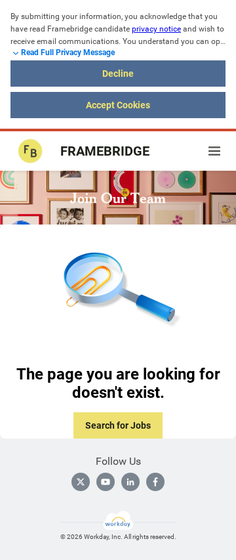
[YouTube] (105, 482)
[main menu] (214, 151)
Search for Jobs (118, 425)
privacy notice (156, 28)
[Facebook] (155, 482)
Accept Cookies (118, 105)
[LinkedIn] (130, 482)
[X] (80, 482)
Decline (118, 73)
